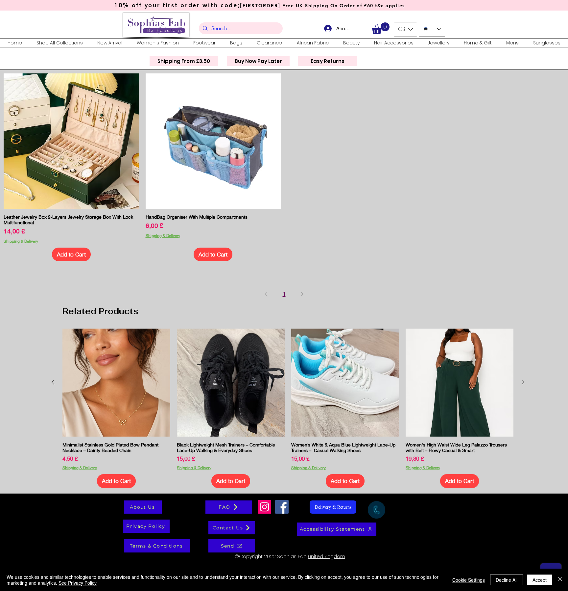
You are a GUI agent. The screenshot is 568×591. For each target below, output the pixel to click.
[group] (288, 408)
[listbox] (405, 29)
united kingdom (326, 556)
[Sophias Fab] (264, 507)
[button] (381, 28)
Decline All (506, 580)
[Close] (560, 580)
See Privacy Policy (78, 582)
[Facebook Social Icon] (282, 507)
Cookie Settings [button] (468, 580)
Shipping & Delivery (21, 241)
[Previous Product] (53, 382)
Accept (539, 580)
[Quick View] (71, 141)
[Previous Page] (266, 294)
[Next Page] (302, 294)
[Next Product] (523, 382)
